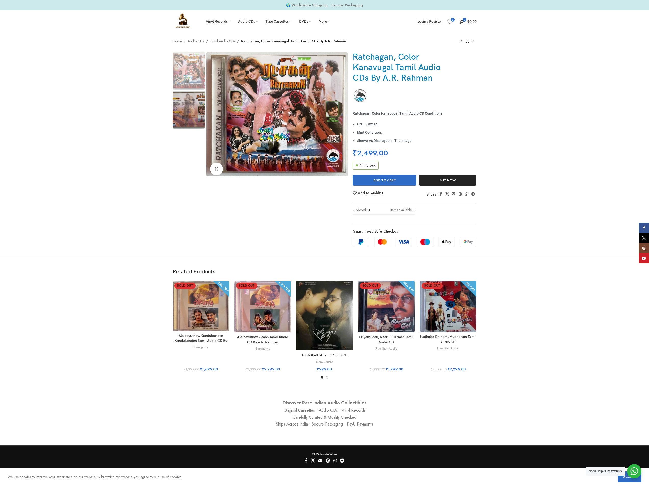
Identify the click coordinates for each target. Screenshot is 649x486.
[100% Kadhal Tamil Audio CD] (324, 315)
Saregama (200, 347)
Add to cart (384, 180)
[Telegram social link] (473, 194)
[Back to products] (467, 41)
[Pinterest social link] (460, 194)
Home (177, 41)
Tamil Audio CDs (222, 41)
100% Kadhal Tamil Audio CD (324, 355)
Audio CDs (196, 41)
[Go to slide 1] (322, 377)
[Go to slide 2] (327, 377)
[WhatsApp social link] (467, 194)
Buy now (448, 180)
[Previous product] (461, 41)
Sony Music (324, 361)
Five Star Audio (386, 348)
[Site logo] (183, 21)
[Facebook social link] (441, 194)
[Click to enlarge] (216, 169)
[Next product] (473, 41)
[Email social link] (453, 194)
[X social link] (447, 194)
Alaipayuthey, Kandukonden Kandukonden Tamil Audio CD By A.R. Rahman (200, 341)
